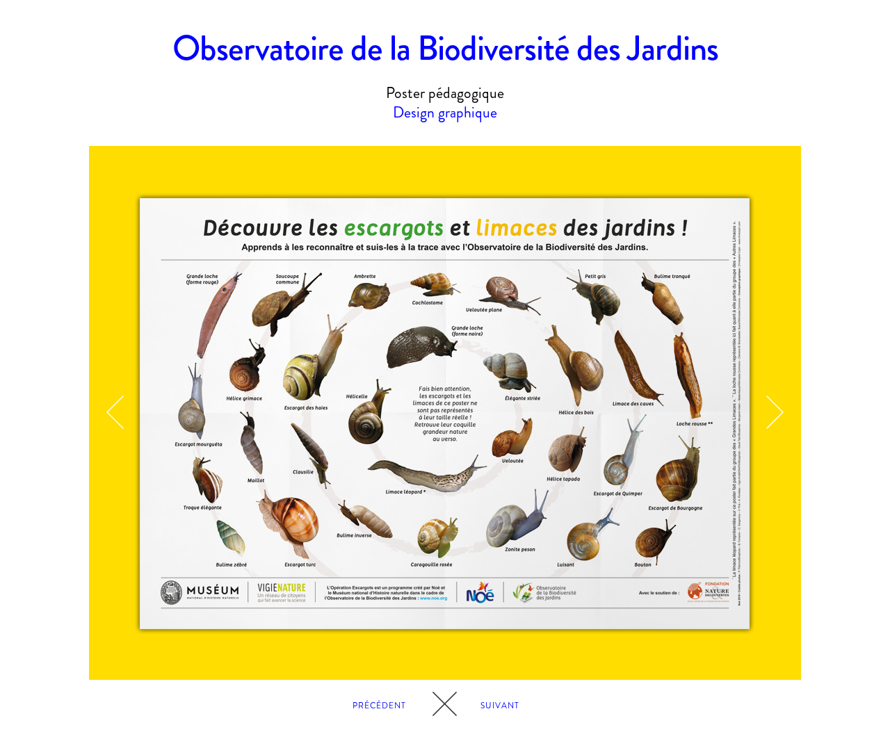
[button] (115, 413)
